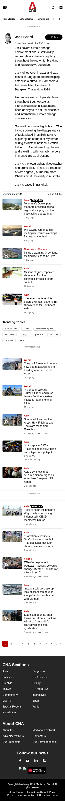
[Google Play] (20, 769)
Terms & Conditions (36, 792)
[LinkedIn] (36, 761)
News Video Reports (35, 249)
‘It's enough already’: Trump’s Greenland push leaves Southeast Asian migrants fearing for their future (38, 396)
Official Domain (15, 792)
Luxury (36, 683)
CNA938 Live (40, 689)
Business (8, 677)
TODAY (7, 689)
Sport (35, 700)
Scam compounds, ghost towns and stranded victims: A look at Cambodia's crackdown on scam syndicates (40, 621)
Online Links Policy (48, 795)
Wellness (54, 334)
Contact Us (39, 736)
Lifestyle (7, 683)
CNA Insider (39, 677)
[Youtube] (27, 761)
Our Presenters (11, 741)
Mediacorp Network (44, 730)
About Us (8, 730)
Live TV (7, 700)
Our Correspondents (44, 741)
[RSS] (44, 761)
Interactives (39, 694)
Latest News (27, 18)
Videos (28, 558)
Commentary (10, 694)
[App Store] (24, 769)
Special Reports (12, 706)
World (27, 226)
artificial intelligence (44, 329)
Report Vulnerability (26, 795)
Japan (22, 340)
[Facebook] (20, 761)
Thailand (9, 340)
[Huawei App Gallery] (37, 770)
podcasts (39, 334)
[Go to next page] (60, 644)
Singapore (43, 18)
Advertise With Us (13, 736)
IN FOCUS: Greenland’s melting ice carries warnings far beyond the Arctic (40, 233)
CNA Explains (11, 329)
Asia (27, 200)
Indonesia (9, 334)
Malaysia (24, 334)
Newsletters (9, 712)
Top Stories (9, 18)
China (26, 329)
